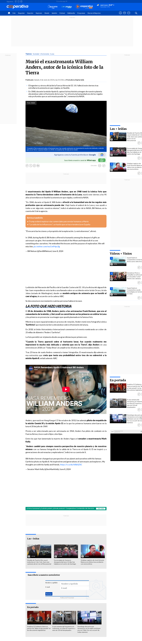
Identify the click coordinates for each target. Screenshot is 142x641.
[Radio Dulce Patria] (52, 7)
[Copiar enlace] (103, 165)
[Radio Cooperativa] (84, 7)
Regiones (39, 13)
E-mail (47, 587)
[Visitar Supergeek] (128, 15)
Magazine (21, 13)
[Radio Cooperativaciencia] (66, 7)
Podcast (62, 13)
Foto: (29, 103)
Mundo (46, 13)
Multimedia (71, 13)
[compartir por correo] (99, 165)
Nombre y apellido (51, 583)
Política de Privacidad (67, 598)
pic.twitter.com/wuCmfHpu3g (47, 246)
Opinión (54, 13)
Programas (81, 13)
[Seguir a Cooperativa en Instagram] (21, 1)
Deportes (30, 13)
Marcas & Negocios (94, 13)
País (14, 13)
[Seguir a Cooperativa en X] (18, 1)
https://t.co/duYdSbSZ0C (71, 464)
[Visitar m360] (124, 15)
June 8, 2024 (57, 251)
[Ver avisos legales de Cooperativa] (120, 15)
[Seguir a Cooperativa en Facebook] (16, 1)
